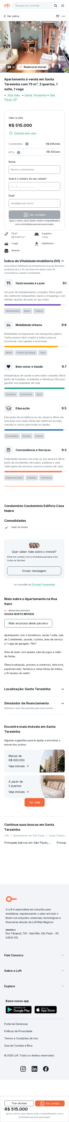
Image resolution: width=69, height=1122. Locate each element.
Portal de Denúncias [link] (16, 1023)
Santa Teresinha (35, 95)
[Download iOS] (45, 1010)
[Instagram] (23, 1069)
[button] (34, 47)
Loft (6, 835)
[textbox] (36, 5)
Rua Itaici (14, 95)
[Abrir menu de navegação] (62, 5)
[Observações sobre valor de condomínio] (27, 144)
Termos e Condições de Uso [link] (21, 1038)
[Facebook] (46, 1069)
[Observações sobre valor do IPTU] (18, 152)
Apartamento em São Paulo (29, 835)
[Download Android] (19, 1010)
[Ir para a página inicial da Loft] (8, 5)
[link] (28, 623)
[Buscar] (55, 5)
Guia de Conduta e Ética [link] (18, 1045)
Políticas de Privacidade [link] (18, 1031)
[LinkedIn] (34, 1069)
